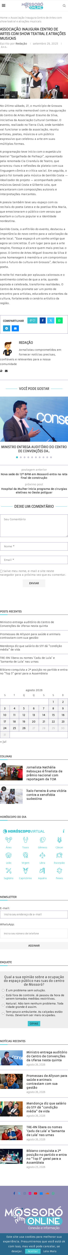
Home (4, 17)
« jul (3, 741)
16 (63, 715)
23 (63, 721)
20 (34, 721)
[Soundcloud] (47, 1193)
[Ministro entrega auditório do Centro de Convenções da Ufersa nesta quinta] (34, 419)
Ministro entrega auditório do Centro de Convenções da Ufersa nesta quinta (27, 624)
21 (43, 721)
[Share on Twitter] (50, 320)
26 (24, 728)
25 (14, 728)
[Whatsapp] (53, 1193)
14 (43, 715)
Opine (34, 1023)
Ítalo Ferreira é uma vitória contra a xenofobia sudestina (46, 795)
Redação (21, 43)
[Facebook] (14, 1193)
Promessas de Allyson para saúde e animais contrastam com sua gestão (30, 636)
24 (4, 728)
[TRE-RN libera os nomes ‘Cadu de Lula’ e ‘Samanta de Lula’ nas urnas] (11, 1132)
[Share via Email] (15, 328)
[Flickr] (30, 1193)
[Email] (41, 1193)
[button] (3, 427)
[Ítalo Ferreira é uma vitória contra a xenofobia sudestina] (11, 796)
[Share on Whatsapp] (59, 320)
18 (14, 721)
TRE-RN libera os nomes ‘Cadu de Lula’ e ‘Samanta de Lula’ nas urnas (27, 659)
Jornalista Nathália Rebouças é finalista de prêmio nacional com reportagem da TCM (44, 773)
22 (53, 721)
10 (4, 715)
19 (23, 721)
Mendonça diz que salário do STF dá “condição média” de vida (46, 1107)
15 (53, 715)
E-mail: (5, 908)
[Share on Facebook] (43, 320)
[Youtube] (35, 1193)
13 (33, 715)
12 (23, 715)
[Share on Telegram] (6, 328)
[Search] (64, 5)
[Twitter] (19, 1193)
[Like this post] (33, 320)
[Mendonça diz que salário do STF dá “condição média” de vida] (11, 1108)
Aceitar (33, 1251)
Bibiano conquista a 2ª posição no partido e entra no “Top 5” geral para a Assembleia (34, 671)
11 (14, 715)
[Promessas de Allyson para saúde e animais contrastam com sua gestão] (11, 1081)
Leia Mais (49, 1251)
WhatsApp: (7, 924)
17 (5, 721)
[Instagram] (24, 1193)
